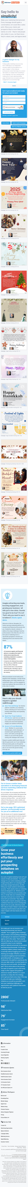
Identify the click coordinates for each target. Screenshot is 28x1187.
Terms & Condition (10, 1146)
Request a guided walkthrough (13, 753)
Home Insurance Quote (6, 1079)
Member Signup (4, 1101)
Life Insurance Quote (5, 1082)
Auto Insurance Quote (6, 1071)
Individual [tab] (7, 917)
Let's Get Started (8, 112)
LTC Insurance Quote (5, 1085)
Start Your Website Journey (19, 126)
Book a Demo (6, 123)
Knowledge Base (4, 1098)
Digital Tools (3, 1104)
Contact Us (3, 1125)
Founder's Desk (4, 1049)
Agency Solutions (5, 1131)
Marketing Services (5, 1136)
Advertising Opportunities (6, 1128)
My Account (3, 1095)
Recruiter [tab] (7, 920)
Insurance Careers (5, 1142)
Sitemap (24, 1147)
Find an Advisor (4, 1117)
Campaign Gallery (5, 1133)
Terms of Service (21, 1150)
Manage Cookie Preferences (20, 1146)
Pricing (2, 1114)
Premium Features (5, 1109)
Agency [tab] (7, 924)
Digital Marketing (4, 1139)
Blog (2, 1060)
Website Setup (4, 1106)
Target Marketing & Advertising (14, 1157)
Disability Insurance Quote (7, 1074)
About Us (3, 1046)
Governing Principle (5, 1052)
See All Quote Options (6, 1087)
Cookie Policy (19, 1147)
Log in (13, 115)
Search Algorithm (5, 1055)
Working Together (5, 1057)
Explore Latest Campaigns (19, 123)
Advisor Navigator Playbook (7, 1112)
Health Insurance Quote (6, 1076)
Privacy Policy (4, 1146)
